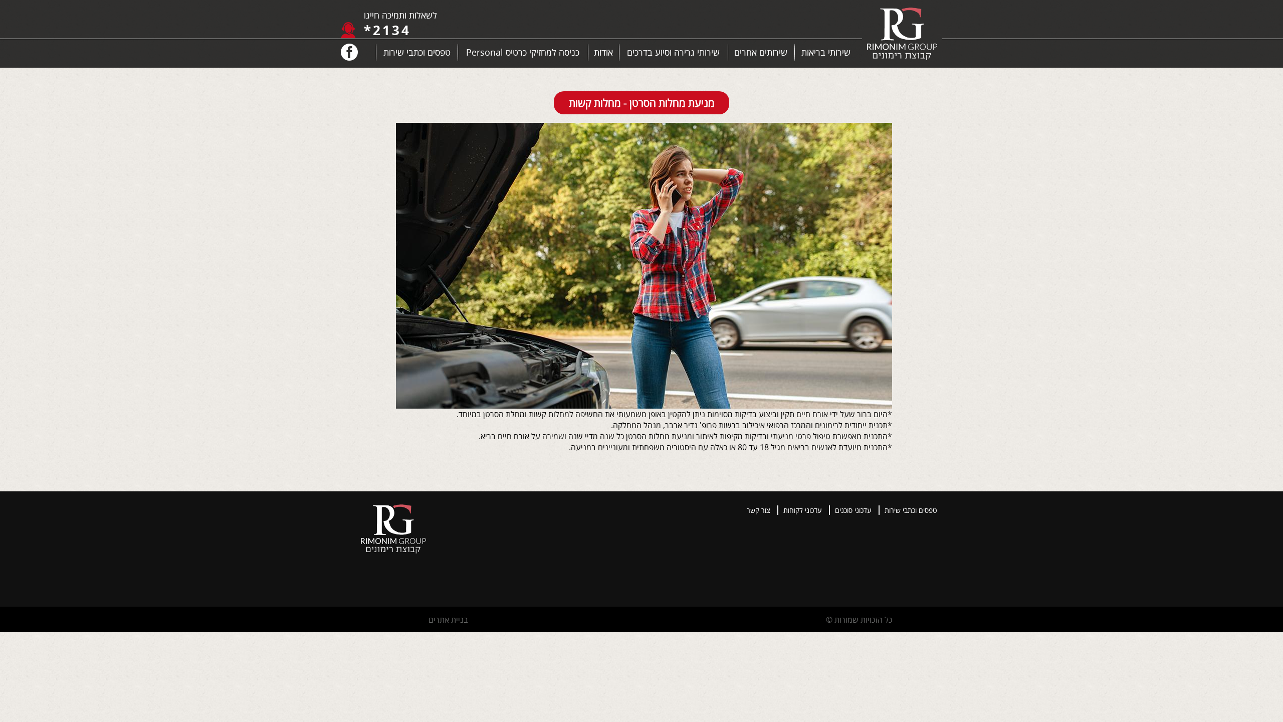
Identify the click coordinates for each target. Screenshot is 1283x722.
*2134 (387, 30)
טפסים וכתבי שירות (417, 52)
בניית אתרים (448, 619)
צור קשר (758, 510)
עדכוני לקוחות (802, 510)
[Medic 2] (902, 35)
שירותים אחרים (760, 52)
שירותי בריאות (825, 52)
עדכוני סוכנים (853, 510)
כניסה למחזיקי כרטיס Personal (522, 52)
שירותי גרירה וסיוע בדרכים (673, 52)
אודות (603, 52)
